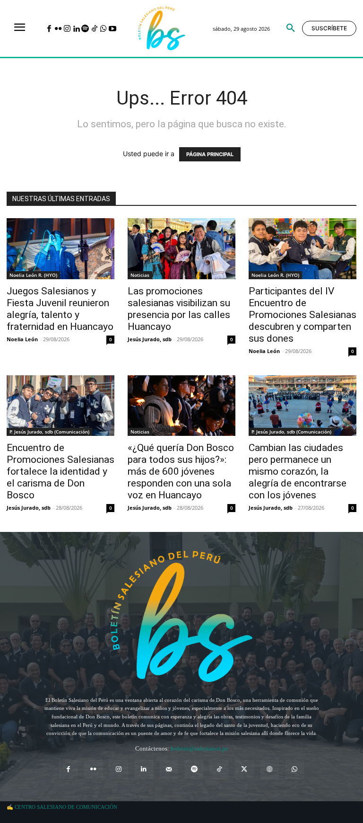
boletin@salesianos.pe (199, 748)
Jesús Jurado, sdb (150, 339)
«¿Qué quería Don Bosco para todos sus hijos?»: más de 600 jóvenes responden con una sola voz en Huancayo (181, 471)
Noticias (139, 275)
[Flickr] (57, 29)
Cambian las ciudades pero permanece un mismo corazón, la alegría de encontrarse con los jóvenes (297, 471)
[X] (244, 769)
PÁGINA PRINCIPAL (209, 154)
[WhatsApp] (103, 29)
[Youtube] (112, 29)
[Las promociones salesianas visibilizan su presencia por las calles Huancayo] (181, 248)
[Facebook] (48, 29)
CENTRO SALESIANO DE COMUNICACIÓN (66, 807)
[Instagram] (66, 29)
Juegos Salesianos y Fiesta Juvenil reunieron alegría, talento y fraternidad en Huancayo (60, 308)
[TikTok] (94, 29)
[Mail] (169, 769)
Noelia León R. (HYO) (33, 275)
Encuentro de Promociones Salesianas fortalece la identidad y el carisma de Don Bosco (60, 471)
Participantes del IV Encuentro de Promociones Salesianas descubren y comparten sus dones (302, 314)
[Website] (269, 769)
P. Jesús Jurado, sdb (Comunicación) (49, 431)
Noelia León (22, 339)
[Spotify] (85, 29)
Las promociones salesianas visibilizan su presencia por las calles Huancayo (179, 308)
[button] (290, 28)
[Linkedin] (76, 29)
